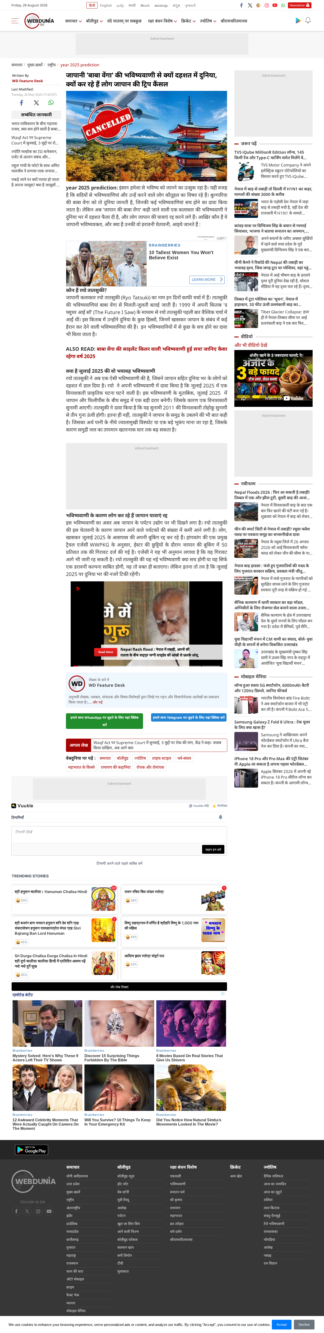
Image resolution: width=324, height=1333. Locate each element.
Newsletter (297, 5)
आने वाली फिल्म (128, 1231)
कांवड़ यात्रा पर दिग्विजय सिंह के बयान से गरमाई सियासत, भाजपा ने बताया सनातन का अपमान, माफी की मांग (270, 228)
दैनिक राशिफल (273, 1176)
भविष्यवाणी (177, 1183)
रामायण (175, 1207)
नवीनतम (248, 483)
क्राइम (70, 1287)
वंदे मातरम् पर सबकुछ (124, 21)
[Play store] (298, 20)
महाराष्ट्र (71, 1255)
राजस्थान (72, 1263)
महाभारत (176, 1215)
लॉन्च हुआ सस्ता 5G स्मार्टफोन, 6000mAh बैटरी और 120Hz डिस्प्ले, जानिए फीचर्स (271, 687)
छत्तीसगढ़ (72, 1239)
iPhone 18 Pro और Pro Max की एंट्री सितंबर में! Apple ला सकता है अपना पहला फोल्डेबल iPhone (271, 761)
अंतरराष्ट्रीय (73, 1207)
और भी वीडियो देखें (250, 345)
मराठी (132, 5)
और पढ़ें (97, 702)
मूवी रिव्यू (123, 1199)
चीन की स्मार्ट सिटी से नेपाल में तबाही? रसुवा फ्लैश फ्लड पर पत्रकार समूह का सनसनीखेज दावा (272, 531)
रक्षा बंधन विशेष (160, 21)
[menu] (16, 21)
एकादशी (175, 1176)
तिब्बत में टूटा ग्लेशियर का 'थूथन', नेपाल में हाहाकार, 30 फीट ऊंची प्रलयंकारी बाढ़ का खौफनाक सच (266, 301)
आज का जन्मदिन (275, 1183)
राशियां (268, 1199)
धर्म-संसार (184, 758)
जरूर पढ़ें (249, 143)
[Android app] (31, 1150)
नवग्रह (267, 1255)
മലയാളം (161, 5)
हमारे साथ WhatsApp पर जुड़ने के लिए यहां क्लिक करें (104, 721)
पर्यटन (121, 1215)
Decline (304, 1324)
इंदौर (69, 1215)
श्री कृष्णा (176, 1199)
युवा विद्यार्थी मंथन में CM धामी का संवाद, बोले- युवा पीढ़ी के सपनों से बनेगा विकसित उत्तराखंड (273, 641)
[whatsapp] (51, 102)
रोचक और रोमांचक (150, 767)
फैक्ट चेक (72, 1295)
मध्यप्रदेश (72, 1231)
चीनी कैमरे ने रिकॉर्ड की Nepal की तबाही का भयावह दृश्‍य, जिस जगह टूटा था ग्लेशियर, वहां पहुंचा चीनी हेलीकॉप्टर (273, 265)
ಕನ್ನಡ (176, 5)
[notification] (308, 20)
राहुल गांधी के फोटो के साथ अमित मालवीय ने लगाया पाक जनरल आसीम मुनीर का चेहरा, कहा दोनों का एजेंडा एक (35, 167)
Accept (282, 1324)
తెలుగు (145, 5)
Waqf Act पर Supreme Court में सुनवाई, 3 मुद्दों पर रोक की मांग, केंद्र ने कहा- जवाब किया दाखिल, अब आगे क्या (35, 140)
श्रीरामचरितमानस (234, 21)
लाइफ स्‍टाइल (161, 758)
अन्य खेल (236, 1176)
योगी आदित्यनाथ (77, 1176)
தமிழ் (120, 5)
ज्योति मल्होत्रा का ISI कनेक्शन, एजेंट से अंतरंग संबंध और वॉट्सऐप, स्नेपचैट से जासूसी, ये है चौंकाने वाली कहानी (35, 153)
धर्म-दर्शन (176, 1231)
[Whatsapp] (283, 5)
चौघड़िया (269, 1239)
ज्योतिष (206, 21)
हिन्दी (92, 5)
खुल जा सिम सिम (128, 1223)
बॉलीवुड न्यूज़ (125, 1176)
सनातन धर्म (177, 1191)
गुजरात (70, 1247)
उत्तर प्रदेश (72, 1183)
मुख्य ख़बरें (35, 64)
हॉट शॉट (122, 1183)
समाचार (71, 21)
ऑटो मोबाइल (75, 1279)
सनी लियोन (124, 1255)
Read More (105, 652)
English (106, 5)
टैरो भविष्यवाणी (274, 1223)
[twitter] (250, 5)
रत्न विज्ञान (270, 1263)
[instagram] (266, 5)
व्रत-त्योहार (177, 1223)
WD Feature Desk (27, 80)
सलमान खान (125, 1247)
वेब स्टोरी (123, 1191)
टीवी (120, 1263)
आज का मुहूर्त (273, 1191)
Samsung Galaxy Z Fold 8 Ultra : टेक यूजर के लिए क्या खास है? (272, 724)
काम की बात (74, 1271)
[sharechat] (258, 5)
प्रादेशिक (72, 1223)
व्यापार (70, 1303)
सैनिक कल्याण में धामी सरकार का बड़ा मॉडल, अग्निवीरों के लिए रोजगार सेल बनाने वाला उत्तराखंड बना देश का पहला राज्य (273, 605)
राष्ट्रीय (51, 64)
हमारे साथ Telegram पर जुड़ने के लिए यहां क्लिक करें (189, 717)
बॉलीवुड (92, 21)
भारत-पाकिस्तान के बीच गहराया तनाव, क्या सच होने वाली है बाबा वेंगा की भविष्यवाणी (34, 126)
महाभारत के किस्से (81, 767)
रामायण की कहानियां (115, 767)
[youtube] (274, 5)
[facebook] (241, 5)
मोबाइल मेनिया (253, 676)
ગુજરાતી (190, 5)
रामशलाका (271, 1231)
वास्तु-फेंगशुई (272, 1215)
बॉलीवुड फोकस (127, 1239)
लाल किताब (271, 1207)
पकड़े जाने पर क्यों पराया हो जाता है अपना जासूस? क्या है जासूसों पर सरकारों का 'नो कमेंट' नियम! (35, 181)
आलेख (121, 1207)
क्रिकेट (186, 21)
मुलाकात (123, 1271)
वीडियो (247, 336)
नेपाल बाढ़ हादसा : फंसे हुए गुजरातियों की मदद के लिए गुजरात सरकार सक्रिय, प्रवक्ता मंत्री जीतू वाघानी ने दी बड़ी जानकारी (271, 568)
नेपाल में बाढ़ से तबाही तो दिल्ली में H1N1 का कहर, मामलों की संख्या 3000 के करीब (273, 191)
